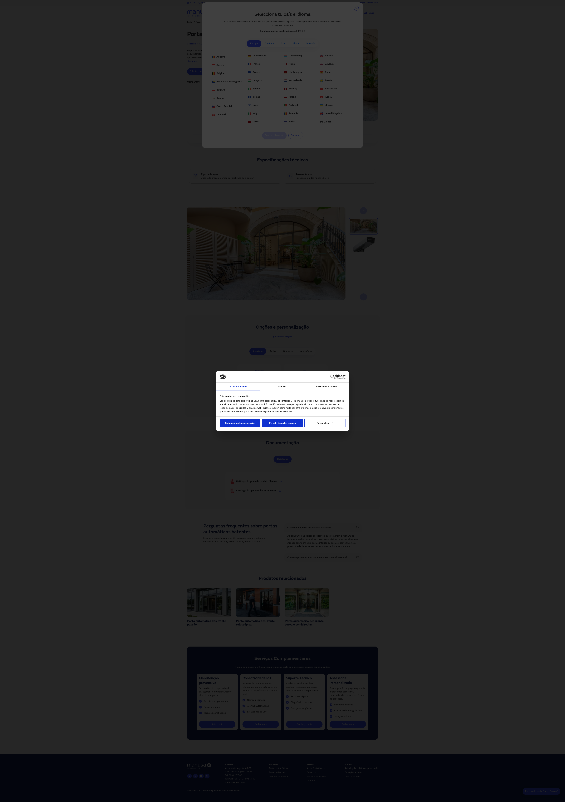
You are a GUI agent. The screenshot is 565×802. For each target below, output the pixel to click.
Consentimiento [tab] (238, 386)
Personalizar (323, 423)
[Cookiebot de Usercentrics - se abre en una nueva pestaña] (332, 377)
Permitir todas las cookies (282, 423)
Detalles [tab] (282, 386)
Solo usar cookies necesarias (240, 423)
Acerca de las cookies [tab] (326, 386)
